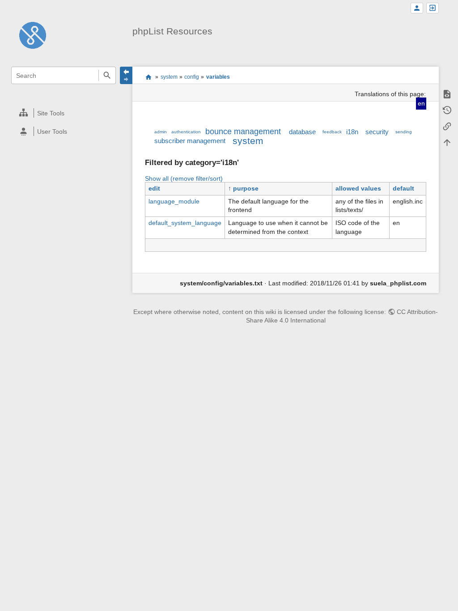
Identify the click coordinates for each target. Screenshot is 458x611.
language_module (173, 201)
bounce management (243, 131)
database (302, 132)
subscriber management (189, 140)
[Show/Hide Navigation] (126, 75)
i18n (352, 132)
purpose (246, 188)
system (169, 77)
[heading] (63, 113)
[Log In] (432, 8)
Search (107, 75)
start (148, 77)
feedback (332, 131)
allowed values (358, 188)
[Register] (417, 8)
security (377, 132)
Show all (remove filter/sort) (184, 178)
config (191, 77)
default (403, 188)
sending (403, 131)
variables (218, 77)
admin (160, 131)
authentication (186, 131)
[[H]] (32, 34)
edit (154, 188)
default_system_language (184, 222)
